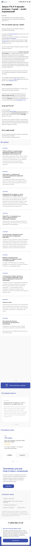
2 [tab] (16, 381)
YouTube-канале (16, 79)
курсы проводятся (13, 111)
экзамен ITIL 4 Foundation (10, 38)
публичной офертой (5, 515)
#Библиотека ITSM (21, 507)
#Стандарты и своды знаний (8, 498)
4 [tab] (18, 424)
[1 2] (15, 360)
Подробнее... (17, 536)
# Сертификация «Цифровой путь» (10, 504)
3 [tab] (16, 424)
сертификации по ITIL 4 (21, 100)
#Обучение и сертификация (8, 507)
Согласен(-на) (15, 540)
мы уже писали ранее (12, 34)
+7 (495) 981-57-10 (23, 1)
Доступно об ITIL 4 (13, 80)
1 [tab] (15, 381)
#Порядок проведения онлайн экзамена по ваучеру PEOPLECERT (13, 502)
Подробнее (22, 455)
